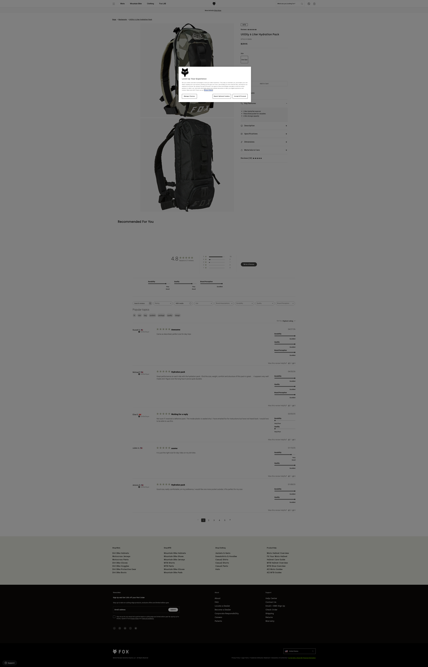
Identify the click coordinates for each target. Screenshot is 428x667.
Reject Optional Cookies (222, 96)
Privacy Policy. (208, 90)
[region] (215, 84)
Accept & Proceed (240, 96)
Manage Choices (189, 96)
